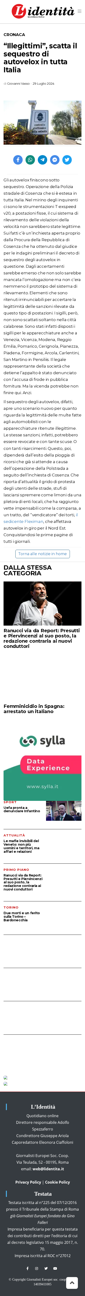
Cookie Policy (57, 1182)
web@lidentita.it (48, 1168)
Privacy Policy (28, 1182)
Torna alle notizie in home (42, 554)
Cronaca (14, 34)
